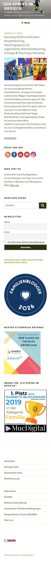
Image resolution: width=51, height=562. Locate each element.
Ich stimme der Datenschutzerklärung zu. (26, 242)
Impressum (10, 491)
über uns (14, 185)
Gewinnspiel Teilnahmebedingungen (22, 508)
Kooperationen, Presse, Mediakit (20, 514)
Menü (27, 23)
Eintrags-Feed (11, 467)
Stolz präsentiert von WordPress (19, 555)
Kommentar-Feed (13, 473)
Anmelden (9, 461)
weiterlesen (10, 138)
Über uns (8, 520)
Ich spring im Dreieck (18, 6)
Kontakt (8, 497)
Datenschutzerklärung (15, 502)
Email (6, 232)
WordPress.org (11, 478)
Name (7, 222)
